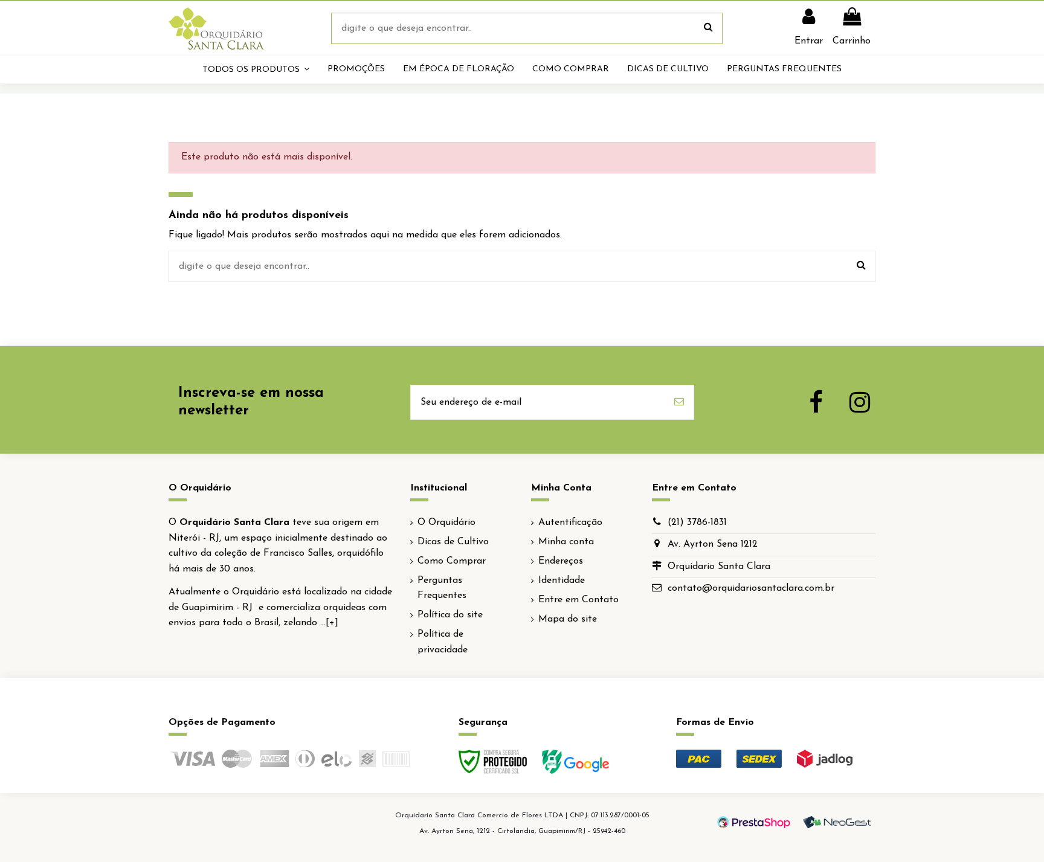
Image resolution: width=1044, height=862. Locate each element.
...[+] (329, 623)
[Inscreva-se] (679, 402)
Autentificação (570, 522)
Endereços (560, 561)
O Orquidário (446, 522)
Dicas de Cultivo (453, 542)
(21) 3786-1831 (697, 522)
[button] (255, 69)
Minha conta (566, 542)
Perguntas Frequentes (441, 588)
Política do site (450, 615)
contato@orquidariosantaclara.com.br (751, 588)
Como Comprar (451, 561)
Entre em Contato (578, 600)
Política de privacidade (442, 642)
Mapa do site (567, 619)
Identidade (561, 580)
